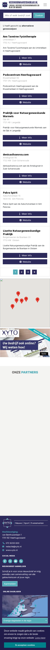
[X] (10, 561)
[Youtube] (15, 561)
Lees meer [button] (40, 638)
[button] (21, 301)
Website (26, 64)
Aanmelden (10, 583)
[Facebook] (5, 561)
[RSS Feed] (21, 561)
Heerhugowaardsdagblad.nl (23, 2)
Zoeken (39, 15)
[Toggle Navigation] (45, 5)
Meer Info (26, 57)
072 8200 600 (12, 543)
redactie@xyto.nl (13, 546)
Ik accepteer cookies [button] (25, 645)
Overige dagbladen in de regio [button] (17, 620)
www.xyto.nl (12, 550)
